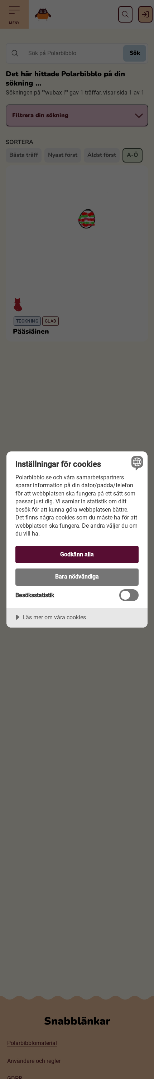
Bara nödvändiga (77, 576)
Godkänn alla (77, 554)
